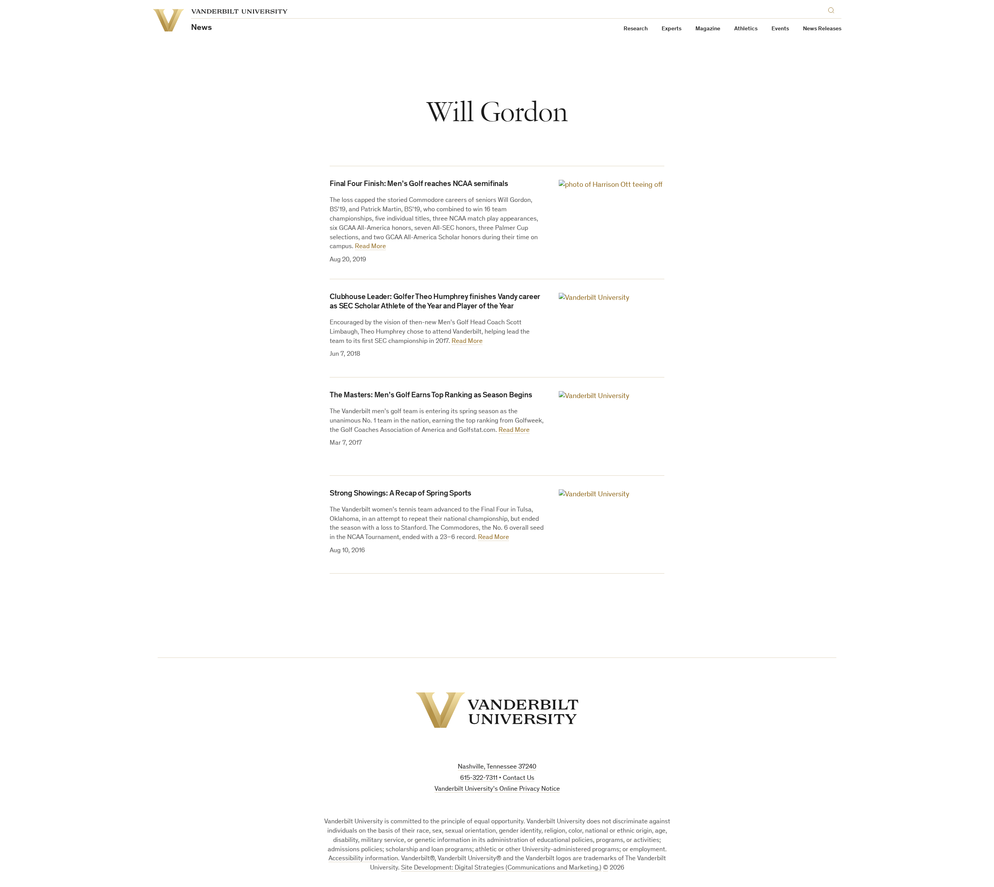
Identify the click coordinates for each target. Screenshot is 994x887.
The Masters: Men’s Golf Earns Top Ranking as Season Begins (431, 396)
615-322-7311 (478, 778)
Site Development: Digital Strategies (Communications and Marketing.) (501, 868)
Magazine (707, 29)
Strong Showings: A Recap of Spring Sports (400, 494)
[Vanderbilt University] (497, 710)
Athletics (746, 29)
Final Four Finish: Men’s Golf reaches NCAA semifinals (419, 184)
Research (636, 29)
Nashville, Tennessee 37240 (497, 767)
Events (780, 29)
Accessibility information (363, 859)
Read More (370, 246)
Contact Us (518, 778)
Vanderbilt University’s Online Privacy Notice (497, 789)
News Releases (822, 29)
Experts (671, 29)
